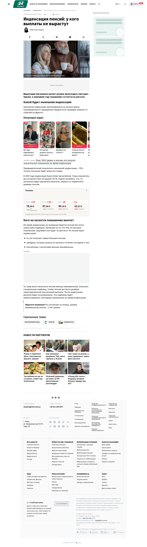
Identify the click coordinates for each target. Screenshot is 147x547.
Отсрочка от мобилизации (86, 459)
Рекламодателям (80, 423)
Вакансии (112, 412)
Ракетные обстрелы (59, 445)
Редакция (78, 407)
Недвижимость (83, 474)
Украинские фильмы (34, 479)
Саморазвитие (57, 488)
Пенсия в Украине (108, 462)
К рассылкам (61, 503)
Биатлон (105, 485)
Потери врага (56, 465)
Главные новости (33, 445)
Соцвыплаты (72, 4)
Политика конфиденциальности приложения (99, 418)
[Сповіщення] (125, 4)
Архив (111, 420)
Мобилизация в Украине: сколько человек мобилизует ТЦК (87, 464)
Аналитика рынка (83, 476)
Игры (110, 428)
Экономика (27, 10)
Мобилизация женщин (85, 453)
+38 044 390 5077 (56, 407)
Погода (29, 459)
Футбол (104, 479)
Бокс (103, 476)
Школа (54, 482)
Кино (29, 474)
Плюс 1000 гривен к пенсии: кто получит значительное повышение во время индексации (49, 161)
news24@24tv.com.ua (32, 407)
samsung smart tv (119, 532)
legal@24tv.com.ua (101, 520)
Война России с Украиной (62, 442)
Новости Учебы (58, 474)
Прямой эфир (32, 450)
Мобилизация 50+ (83, 450)
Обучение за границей (60, 491)
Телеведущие (79, 419)
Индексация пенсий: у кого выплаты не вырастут (59, 10)
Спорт (104, 474)
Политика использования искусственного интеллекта (97, 411)
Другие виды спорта (109, 488)
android (82, 532)
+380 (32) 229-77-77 (88, 518)
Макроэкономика (57, 4)
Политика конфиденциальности (99, 404)
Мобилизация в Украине (87, 442)
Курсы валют (106, 448)
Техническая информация (113, 404)
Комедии (30, 485)
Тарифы (83, 4)
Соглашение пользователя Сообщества (96, 424)
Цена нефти (106, 445)
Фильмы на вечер (33, 482)
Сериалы (30, 488)
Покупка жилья (82, 479)
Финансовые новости (109, 450)
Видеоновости (32, 453)
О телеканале (79, 415)
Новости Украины (33, 448)
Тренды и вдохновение (85, 482)
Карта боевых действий (60, 448)
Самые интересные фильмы (37, 476)
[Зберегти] (83, 37)
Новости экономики (39, 4)
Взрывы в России (58, 462)
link (50, 422)
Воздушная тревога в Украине (62, 453)
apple (94, 532)
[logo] (20, 4)
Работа (93, 4)
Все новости (32, 442)
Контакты (112, 408)
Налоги (104, 459)
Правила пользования (82, 426)
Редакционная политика (79, 411)
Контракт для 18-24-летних (86, 456)
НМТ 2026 (55, 485)
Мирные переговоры (59, 450)
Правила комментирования (98, 429)
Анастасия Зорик (36, 30)
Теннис (104, 482)
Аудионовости (32, 456)
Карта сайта (113, 424)
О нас (76, 403)
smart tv (106, 532)
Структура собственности (113, 416)
